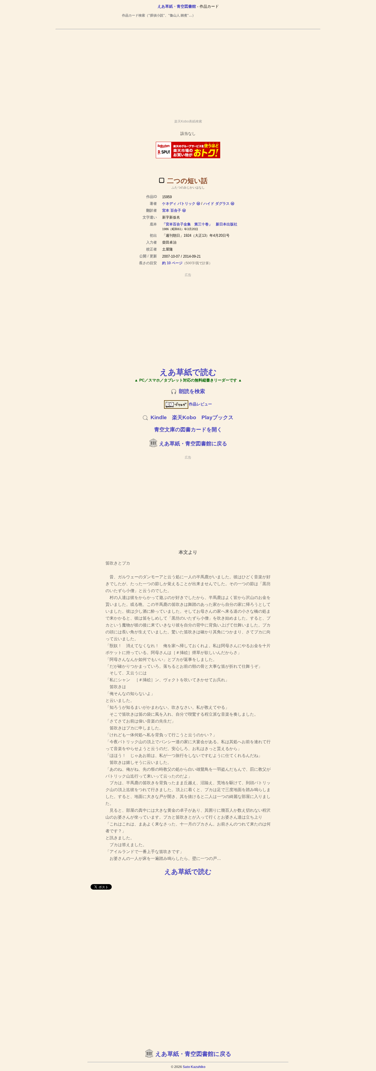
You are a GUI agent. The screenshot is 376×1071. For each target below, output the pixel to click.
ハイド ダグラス (216, 203)
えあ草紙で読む (188, 372)
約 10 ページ (172, 263)
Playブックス (217, 417)
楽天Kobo (184, 417)
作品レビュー (200, 404)
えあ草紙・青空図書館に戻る (193, 443)
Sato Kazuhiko (194, 1067)
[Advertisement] (188, 71)
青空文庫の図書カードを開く (188, 429)
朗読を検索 (192, 391)
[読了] (161, 180)
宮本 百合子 (171, 210)
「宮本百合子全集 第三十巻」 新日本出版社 (199, 224)
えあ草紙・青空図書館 (176, 6)
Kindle (159, 417)
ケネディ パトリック (178, 203)
